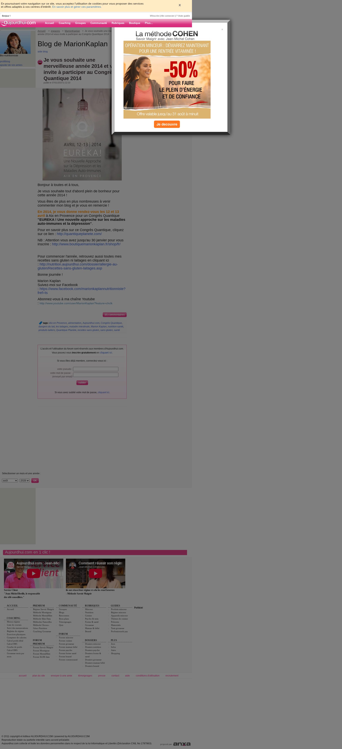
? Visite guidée (183, 16)
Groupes (80, 23)
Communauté (98, 23)
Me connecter (167, 16)
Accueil (49, 23)
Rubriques (118, 23)
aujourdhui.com (19, 23)
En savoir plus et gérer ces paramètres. (77, 6)
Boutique (134, 23)
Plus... (149, 23)
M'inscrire (154, 16)
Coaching (64, 23)
